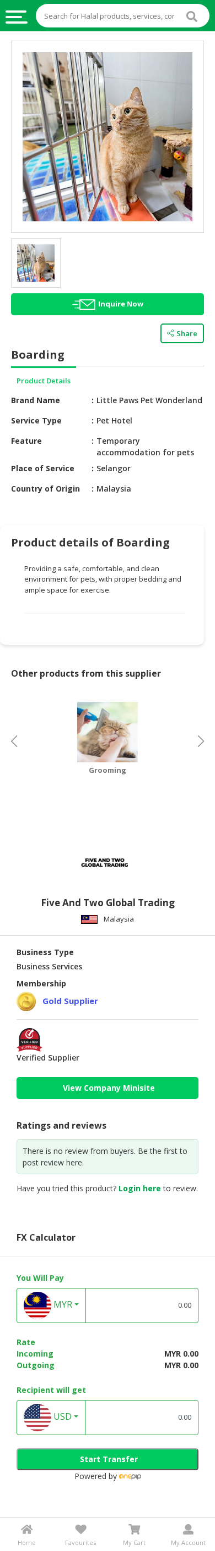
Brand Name (35, 400)
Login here (140, 1188)
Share (186, 333)
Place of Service (42, 468)
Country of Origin (45, 488)
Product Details (44, 381)
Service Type (36, 420)
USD (61, 1416)
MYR (61, 1304)
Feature (26, 441)
